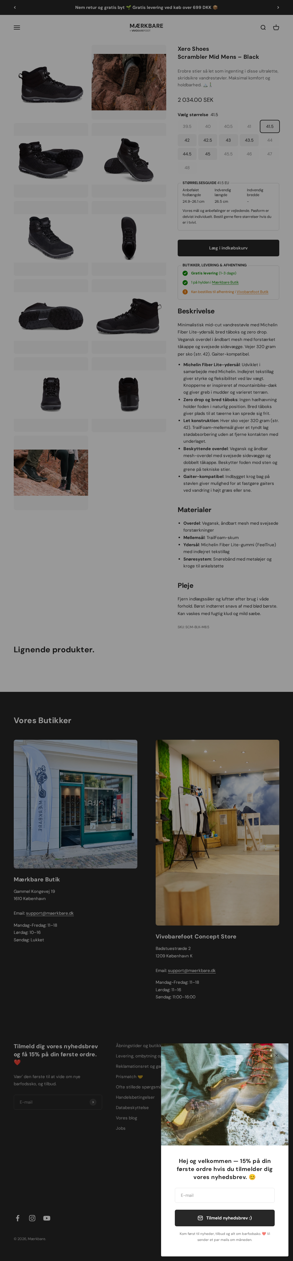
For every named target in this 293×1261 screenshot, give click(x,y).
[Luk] (276, 1055)
